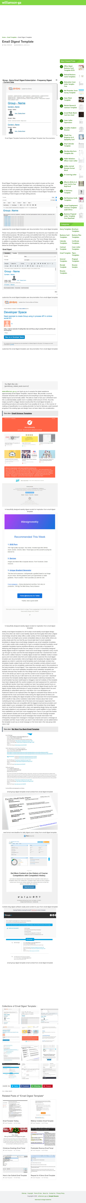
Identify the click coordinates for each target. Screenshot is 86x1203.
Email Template (8, 45)
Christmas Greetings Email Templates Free (17, 1148)
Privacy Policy (60, 1193)
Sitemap (24, 1193)
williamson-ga (11, 2)
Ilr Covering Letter (70, 175)
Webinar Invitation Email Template (42, 1121)
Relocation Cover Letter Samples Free (70, 84)
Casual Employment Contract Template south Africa (71, 208)
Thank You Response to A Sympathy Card (69, 137)
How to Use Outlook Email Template (15, 1175)
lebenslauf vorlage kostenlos (43, 1199)
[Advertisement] (43, 21)
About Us (45, 1193)
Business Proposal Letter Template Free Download (70, 216)
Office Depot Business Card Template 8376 (69, 68)
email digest (8, 1091)
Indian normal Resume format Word (69, 168)
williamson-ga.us (43, 1196)
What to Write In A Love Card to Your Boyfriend (70, 184)
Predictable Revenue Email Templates (43, 1148)
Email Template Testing (10, 1121)
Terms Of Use (38, 1193)
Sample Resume (54, 1196)
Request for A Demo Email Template (43, 1175)
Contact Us (52, 1193)
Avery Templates (65, 229)
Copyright (30, 1193)
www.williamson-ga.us (9, 391)
